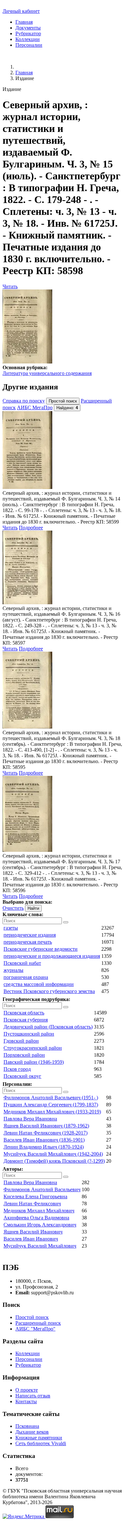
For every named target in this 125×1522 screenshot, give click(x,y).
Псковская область (24, 1012)
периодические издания (30, 935)
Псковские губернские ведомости (41, 949)
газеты (11, 928)
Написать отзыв (32, 1395)
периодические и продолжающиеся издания (52, 956)
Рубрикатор (28, 33)
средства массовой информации (39, 984)
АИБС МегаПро (35, 407)
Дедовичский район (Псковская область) (48, 1027)
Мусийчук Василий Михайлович (40, 1246)
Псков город (17, 1069)
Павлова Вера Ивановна (30, 1118)
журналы (13, 970)
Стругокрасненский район (33, 1048)
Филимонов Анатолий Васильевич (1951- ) (51, 1097)
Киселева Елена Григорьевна (35, 1196)
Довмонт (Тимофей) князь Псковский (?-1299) (54, 1161)
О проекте (26, 1390)
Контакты (26, 1401)
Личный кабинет (21, 11)
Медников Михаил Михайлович (39, 1210)
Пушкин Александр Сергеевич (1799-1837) (51, 1104)
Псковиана (27, 1426)
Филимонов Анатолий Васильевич (42, 1189)
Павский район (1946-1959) (34, 1062)
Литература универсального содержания (47, 373)
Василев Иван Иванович (31, 1238)
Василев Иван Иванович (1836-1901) (44, 1140)
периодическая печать (28, 942)
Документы (28, 27)
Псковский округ (22, 1076)
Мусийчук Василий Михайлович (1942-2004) (53, 1154)
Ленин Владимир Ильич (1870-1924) (44, 1147)
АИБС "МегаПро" (35, 1328)
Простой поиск (32, 1317)
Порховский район (24, 1055)
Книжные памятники (38, 1437)
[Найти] (65, 922)
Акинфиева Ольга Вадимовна (36, 1217)
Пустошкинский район (29, 1034)
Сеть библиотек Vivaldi (40, 1443)
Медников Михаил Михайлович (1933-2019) (52, 1111)
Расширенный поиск (38, 1323)
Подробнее (31, 527)
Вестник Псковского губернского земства (49, 991)
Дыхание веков (32, 1432)
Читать (10, 286)
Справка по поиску (24, 400)
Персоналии (28, 45)
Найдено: (67, 407)
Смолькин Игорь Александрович (40, 1224)
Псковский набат (22, 963)
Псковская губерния (26, 1019)
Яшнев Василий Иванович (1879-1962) (46, 1125)
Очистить (13, 908)
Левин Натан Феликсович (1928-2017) (46, 1132)
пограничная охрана (26, 977)
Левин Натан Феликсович (32, 1203)
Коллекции (27, 39)
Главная (24, 22)
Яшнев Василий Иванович (33, 1231)
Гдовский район (21, 1041)
